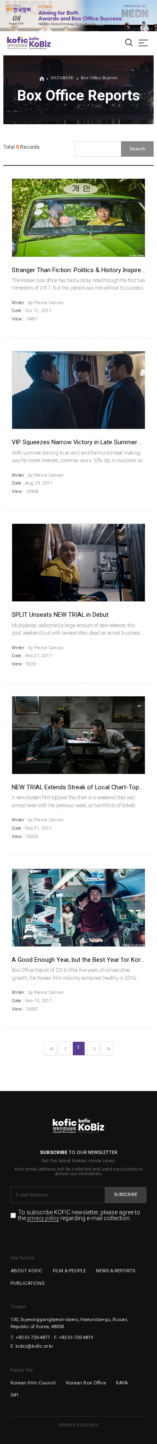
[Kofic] (17, 43)
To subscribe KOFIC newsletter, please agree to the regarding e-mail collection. (79, 1215)
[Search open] (129, 43)
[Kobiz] (39, 43)
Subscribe (125, 1194)
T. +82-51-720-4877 (30, 1337)
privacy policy (43, 1218)
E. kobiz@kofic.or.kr (31, 1346)
